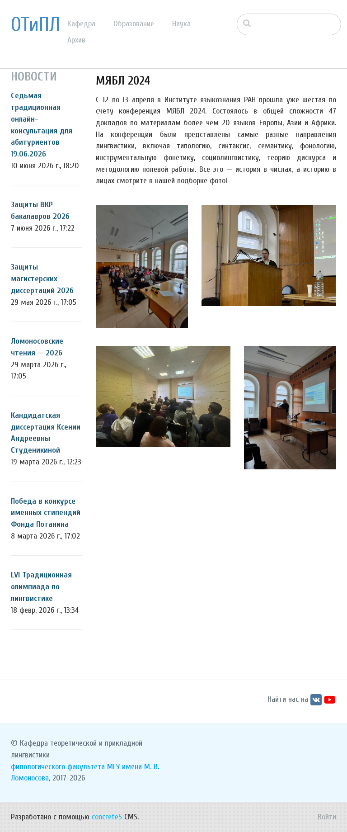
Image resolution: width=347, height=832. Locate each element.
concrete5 (107, 817)
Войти (327, 817)
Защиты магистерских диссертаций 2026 (42, 278)
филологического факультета (58, 766)
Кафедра (81, 23)
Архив (76, 40)
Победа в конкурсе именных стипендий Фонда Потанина (45, 512)
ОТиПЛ (35, 25)
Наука (181, 23)
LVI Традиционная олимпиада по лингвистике (41, 586)
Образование (133, 23)
